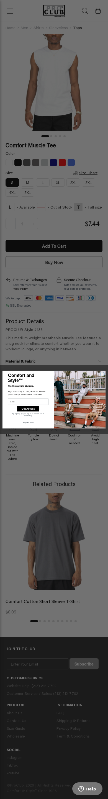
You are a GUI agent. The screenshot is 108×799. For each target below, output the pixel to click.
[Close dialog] (102, 374)
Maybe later (28, 422)
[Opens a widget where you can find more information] (87, 789)
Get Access (28, 408)
